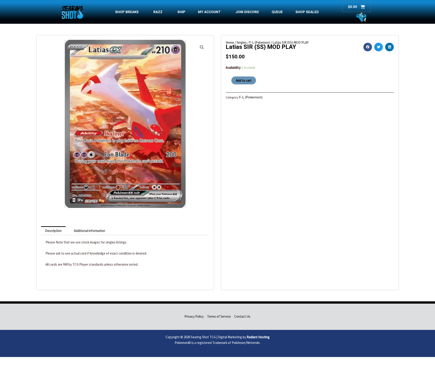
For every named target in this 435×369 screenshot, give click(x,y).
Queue (277, 12)
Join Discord (247, 12)
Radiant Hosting (258, 337)
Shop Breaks (127, 12)
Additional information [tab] (89, 231)
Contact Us (242, 316)
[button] (202, 47)
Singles (242, 42)
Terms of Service (219, 316)
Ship (181, 12)
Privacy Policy (194, 316)
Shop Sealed (307, 12)
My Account (209, 12)
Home (230, 42)
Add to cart (243, 80)
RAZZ (157, 12)
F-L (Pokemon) (259, 42)
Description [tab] (53, 231)
